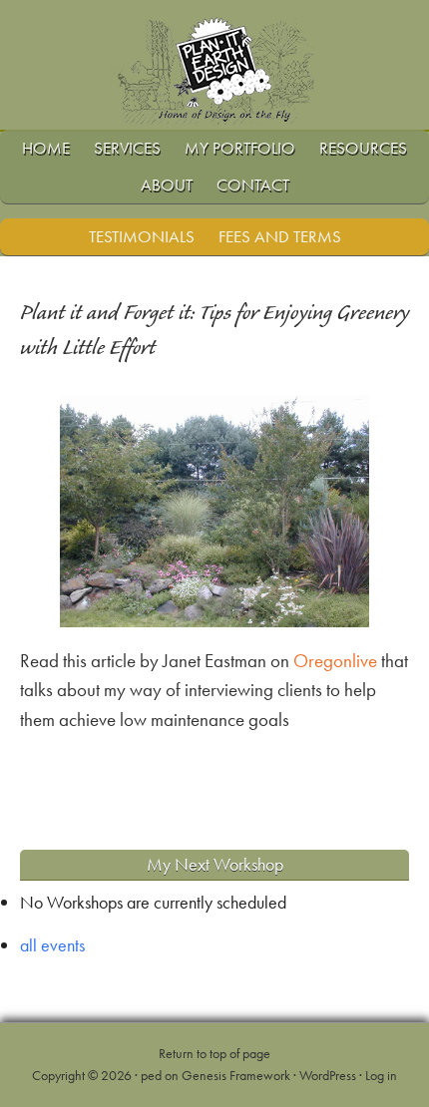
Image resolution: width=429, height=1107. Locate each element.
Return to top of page (214, 1053)
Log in (381, 1075)
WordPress (327, 1075)
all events (52, 944)
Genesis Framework (236, 1075)
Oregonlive (335, 660)
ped (151, 1075)
